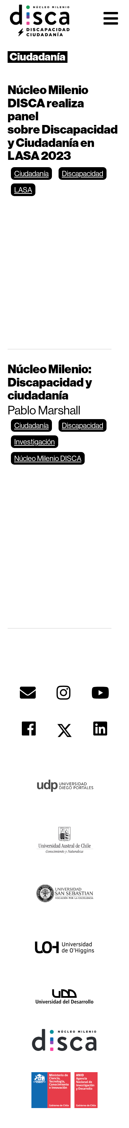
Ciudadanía (31, 173)
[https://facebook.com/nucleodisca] (29, 728)
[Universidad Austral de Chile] (65, 839)
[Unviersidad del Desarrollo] (65, 995)
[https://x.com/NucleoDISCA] (64, 730)
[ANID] (65, 1089)
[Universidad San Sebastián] (65, 893)
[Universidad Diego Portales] (65, 785)
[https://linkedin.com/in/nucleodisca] (100, 728)
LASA (23, 189)
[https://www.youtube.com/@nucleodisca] (100, 693)
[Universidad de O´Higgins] (65, 947)
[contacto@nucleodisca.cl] (28, 693)
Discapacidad (82, 173)
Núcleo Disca (39, 20)
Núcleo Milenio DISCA (47, 458)
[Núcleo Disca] (65, 1039)
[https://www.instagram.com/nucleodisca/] (63, 693)
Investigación (34, 441)
